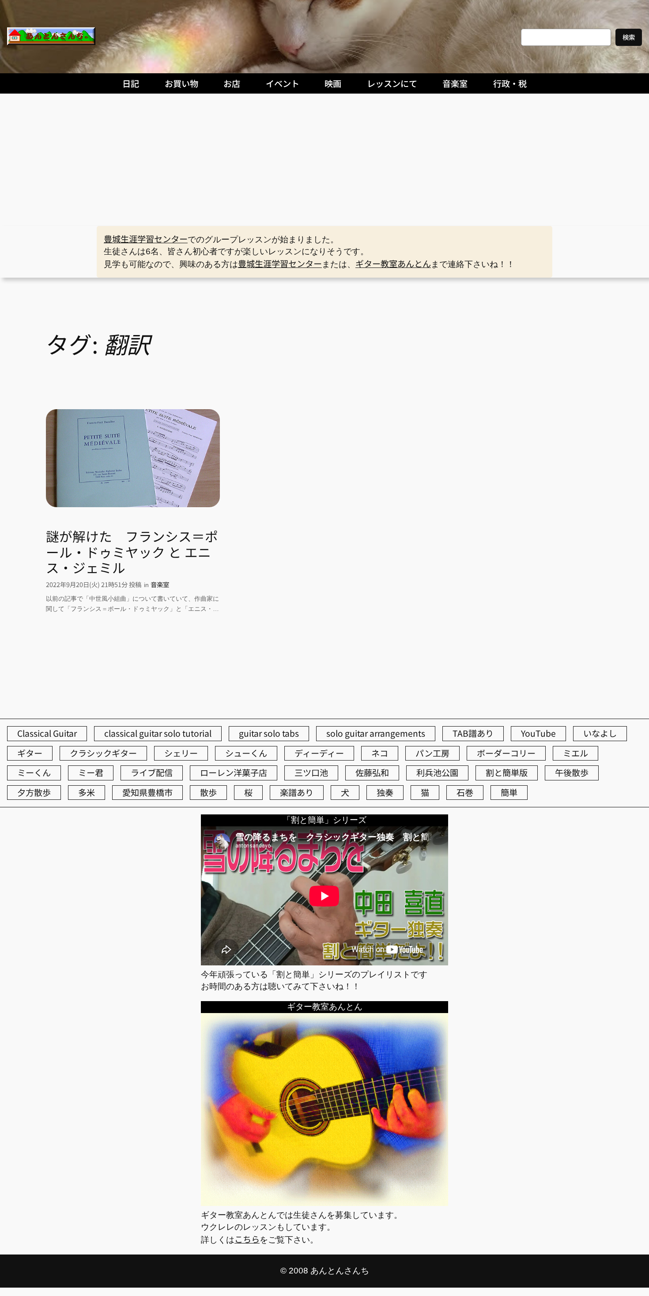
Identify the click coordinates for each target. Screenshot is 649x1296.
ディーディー (319, 753)
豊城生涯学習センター (146, 239)
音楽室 (160, 584)
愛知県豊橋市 (147, 792)
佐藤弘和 (372, 772)
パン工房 (432, 753)
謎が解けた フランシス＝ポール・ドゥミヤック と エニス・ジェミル (132, 552)
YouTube (538, 733)
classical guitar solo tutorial (157, 733)
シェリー (181, 753)
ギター (29, 753)
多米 (86, 792)
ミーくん (34, 772)
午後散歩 (572, 772)
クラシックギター (103, 753)
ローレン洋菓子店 (233, 772)
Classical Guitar (47, 733)
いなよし (600, 733)
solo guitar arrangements (375, 733)
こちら (247, 1239)
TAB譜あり (473, 733)
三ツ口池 (311, 772)
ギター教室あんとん (393, 263)
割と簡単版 (507, 772)
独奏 (385, 792)
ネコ (379, 753)
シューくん (246, 753)
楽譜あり (296, 792)
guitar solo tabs (269, 733)
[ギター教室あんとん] (324, 1202)
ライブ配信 (152, 772)
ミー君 (90, 772)
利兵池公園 (437, 772)
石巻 (465, 792)
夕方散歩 (34, 792)
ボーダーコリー (506, 753)
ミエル (575, 753)
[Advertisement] (324, 160)
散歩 (208, 792)
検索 (629, 36)
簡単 (509, 792)
